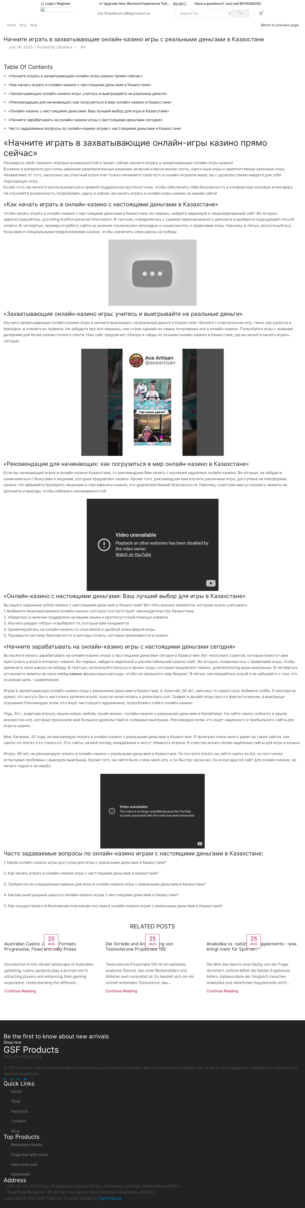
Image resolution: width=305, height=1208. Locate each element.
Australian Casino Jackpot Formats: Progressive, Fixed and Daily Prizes (40, 946)
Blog (129, 13)
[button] (12, 1042)
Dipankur (65, 47)
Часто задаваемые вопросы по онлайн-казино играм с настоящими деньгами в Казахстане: (94, 128)
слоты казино (69, 674)
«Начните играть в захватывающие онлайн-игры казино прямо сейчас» (75, 76)
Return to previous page (280, 25)
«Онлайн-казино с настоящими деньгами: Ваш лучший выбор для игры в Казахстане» (88, 111)
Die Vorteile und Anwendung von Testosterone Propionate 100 (139, 946)
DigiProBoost (110, 1198)
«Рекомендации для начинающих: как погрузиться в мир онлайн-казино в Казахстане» (90, 102)
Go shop (180, 3)
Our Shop (104, 13)
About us (119, 13)
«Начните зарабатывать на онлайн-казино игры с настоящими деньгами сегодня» (85, 120)
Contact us (141, 13)
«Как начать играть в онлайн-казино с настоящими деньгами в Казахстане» (79, 85)
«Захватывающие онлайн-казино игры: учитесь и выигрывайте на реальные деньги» (87, 93)
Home (11, 25)
